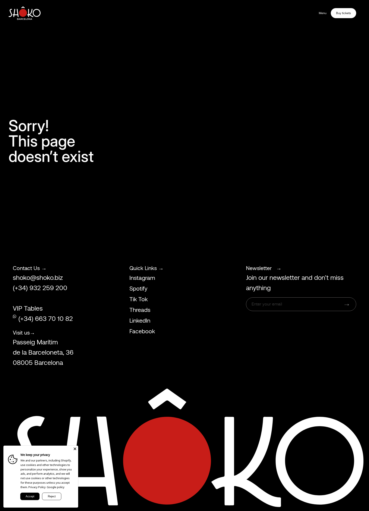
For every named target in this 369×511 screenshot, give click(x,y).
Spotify (138, 288)
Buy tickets (343, 13)
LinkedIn (139, 320)
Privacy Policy (37, 487)
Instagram (142, 278)
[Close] (75, 449)
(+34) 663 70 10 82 (45, 318)
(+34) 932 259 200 (40, 288)
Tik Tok (138, 299)
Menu (323, 13)
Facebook (142, 331)
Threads (139, 310)
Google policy (55, 487)
